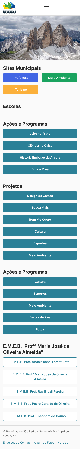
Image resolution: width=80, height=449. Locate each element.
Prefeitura (21, 78)
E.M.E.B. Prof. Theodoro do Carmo (40, 416)
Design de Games (40, 196)
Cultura (40, 231)
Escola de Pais (40, 317)
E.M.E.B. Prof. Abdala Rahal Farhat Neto (40, 362)
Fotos (40, 329)
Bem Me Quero (40, 219)
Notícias (62, 442)
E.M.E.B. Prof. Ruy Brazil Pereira (40, 391)
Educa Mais (40, 169)
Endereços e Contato (17, 442)
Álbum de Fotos (44, 442)
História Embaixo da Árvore (40, 157)
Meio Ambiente (59, 78)
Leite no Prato (40, 133)
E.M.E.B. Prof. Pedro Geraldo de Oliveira (40, 404)
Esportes (40, 243)
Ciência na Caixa (40, 145)
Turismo (21, 89)
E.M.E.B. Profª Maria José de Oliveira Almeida (40, 376)
